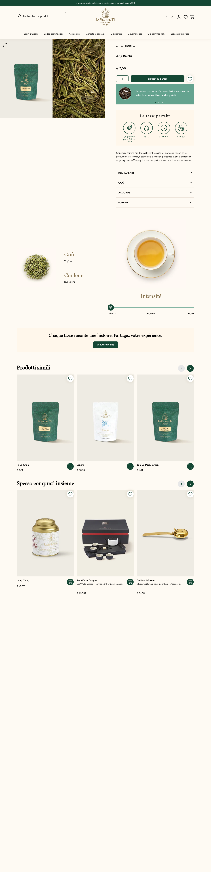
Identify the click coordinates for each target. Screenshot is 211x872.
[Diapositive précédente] (181, 368)
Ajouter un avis (105, 344)
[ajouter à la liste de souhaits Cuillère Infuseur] (190, 494)
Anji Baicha (128, 46)
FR (166, 16)
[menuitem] (169, 17)
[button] (155, 102)
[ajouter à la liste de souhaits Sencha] (130, 378)
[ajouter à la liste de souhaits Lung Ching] (70, 494)
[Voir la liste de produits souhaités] (186, 17)
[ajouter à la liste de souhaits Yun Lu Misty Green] (190, 378)
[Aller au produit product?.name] (45, 418)
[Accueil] (105, 16)
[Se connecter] (179, 17)
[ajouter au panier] (70, 466)
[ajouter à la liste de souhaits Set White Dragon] (130, 494)
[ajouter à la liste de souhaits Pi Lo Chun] (70, 378)
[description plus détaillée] (125, 78)
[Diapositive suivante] (190, 368)
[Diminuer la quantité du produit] (119, 78)
